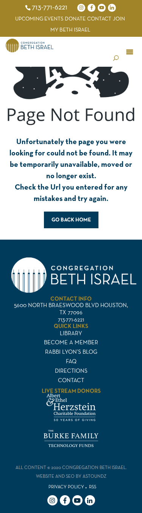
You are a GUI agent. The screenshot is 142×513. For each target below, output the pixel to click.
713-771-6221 (49, 7)
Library (71, 333)
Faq (71, 361)
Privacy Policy (66, 486)
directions (71, 370)
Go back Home (71, 219)
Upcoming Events (39, 18)
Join (119, 18)
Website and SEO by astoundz (71, 476)
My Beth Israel (70, 29)
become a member (71, 342)
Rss (92, 486)
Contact (99, 18)
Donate (75, 18)
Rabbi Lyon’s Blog (71, 351)
